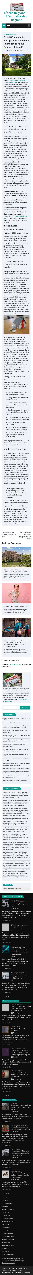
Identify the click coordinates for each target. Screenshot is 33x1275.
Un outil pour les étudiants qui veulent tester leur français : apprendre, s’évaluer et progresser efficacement (16, 875)
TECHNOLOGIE (15, 1026)
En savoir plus (7, 920)
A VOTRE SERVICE (16, 1070)
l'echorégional (8, 50)
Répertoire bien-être (7, 1218)
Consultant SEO (6, 1248)
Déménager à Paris (8, 1263)
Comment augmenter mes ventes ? (16, 606)
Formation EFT (6, 1242)
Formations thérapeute (8, 1221)
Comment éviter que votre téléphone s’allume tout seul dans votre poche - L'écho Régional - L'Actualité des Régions (16, 863)
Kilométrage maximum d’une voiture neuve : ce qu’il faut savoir (21, 1107)
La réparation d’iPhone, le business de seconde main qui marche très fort (20, 1153)
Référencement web (7, 1233)
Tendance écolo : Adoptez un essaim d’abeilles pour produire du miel (21, 1008)
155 (6, 996)
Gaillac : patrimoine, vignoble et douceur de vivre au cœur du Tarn (15, 571)
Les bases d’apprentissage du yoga (14, 831)
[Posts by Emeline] (12, 1033)
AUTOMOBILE (15, 900)
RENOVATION (5, 1212)
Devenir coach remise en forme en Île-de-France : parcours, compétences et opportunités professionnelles (16, 643)
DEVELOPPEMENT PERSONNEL (20, 946)
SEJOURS (13, 924)
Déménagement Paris (8, 1245)
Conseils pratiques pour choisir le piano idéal (15, 780)
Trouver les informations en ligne (13, 1261)
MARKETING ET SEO (17, 972)
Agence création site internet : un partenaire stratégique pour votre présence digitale (21, 1052)
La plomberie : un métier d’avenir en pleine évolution (20, 1128)
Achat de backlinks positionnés (12, 1259)
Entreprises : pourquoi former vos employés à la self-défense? (19, 1074)
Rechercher (25, 708)
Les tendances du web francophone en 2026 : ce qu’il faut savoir (19, 976)
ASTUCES (4, 1197)
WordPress (27, 1273)
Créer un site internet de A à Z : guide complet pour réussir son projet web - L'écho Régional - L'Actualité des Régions (16, 836)
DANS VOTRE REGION (10, 34)
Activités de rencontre (8, 1236)
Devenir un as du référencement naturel (13, 805)
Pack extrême (5, 1251)
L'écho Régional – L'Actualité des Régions (16, 16)
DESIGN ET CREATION (18, 1048)
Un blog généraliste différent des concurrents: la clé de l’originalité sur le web (16, 857)
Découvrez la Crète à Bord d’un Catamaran (14, 723)
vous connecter (15, 664)
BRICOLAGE (5, 1206)
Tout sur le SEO (6, 1230)
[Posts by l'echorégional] (12, 1013)
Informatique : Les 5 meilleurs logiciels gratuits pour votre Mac (20, 1175)
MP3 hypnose (5, 1224)
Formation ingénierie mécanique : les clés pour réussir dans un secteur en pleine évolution (20, 951)
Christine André (6, 1227)
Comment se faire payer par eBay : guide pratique (16, 768)
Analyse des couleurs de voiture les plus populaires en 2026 (21, 904)
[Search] (29, 25)
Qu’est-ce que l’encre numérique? (18, 1029)
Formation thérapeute (8, 1239)
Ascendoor (10, 1273)
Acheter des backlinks (8, 1254)
